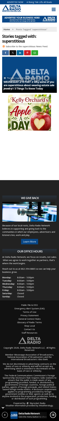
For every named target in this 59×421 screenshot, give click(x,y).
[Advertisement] (29, 19)
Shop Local (29, 325)
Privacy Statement (29, 315)
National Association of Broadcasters (25, 356)
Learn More (29, 241)
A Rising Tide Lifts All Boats (39, 2)
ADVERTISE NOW (15, 2)
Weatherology (46, 405)
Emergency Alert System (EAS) (29, 308)
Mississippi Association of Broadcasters (33, 354)
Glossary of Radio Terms (29, 322)
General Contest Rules (29, 318)
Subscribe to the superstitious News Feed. (27, 46)
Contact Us (29, 329)
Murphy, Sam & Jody (34, 78)
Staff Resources (29, 332)
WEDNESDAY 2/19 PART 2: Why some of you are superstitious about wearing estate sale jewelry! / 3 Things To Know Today (29, 85)
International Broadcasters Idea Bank (29, 359)
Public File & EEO (29, 305)
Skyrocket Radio (37, 403)
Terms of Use (29, 311)
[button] (53, 9)
